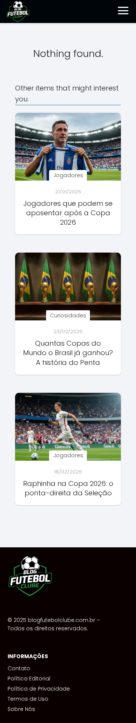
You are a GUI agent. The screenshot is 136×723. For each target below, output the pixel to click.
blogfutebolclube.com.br (61, 620)
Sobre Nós (21, 709)
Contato (19, 668)
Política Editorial (29, 678)
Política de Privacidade (39, 688)
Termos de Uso (28, 699)
